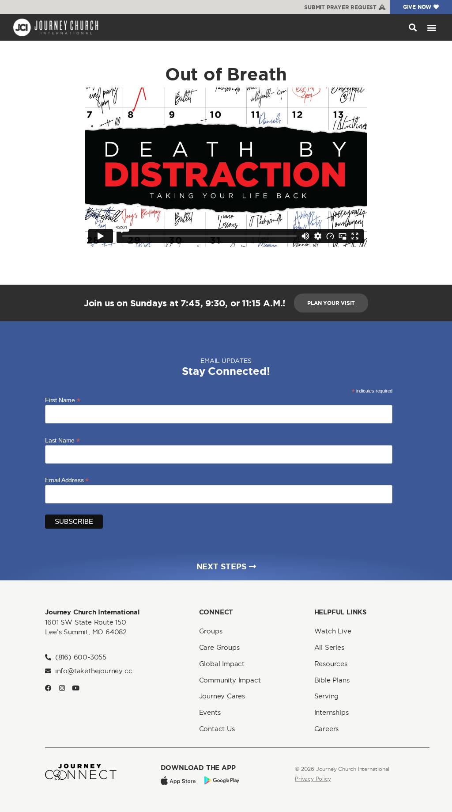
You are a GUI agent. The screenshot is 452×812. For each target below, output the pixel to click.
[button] (412, 27)
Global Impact (222, 663)
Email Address (67, 480)
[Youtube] (75, 688)
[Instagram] (62, 688)
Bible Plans (332, 680)
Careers (326, 728)
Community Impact (230, 680)
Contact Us (217, 728)
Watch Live (332, 631)
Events (210, 712)
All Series (329, 647)
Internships (331, 712)
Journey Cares (222, 696)
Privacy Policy (313, 779)
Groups (210, 631)
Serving (326, 696)
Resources (330, 663)
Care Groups (219, 647)
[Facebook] (48, 688)
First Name (62, 400)
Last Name (62, 440)
